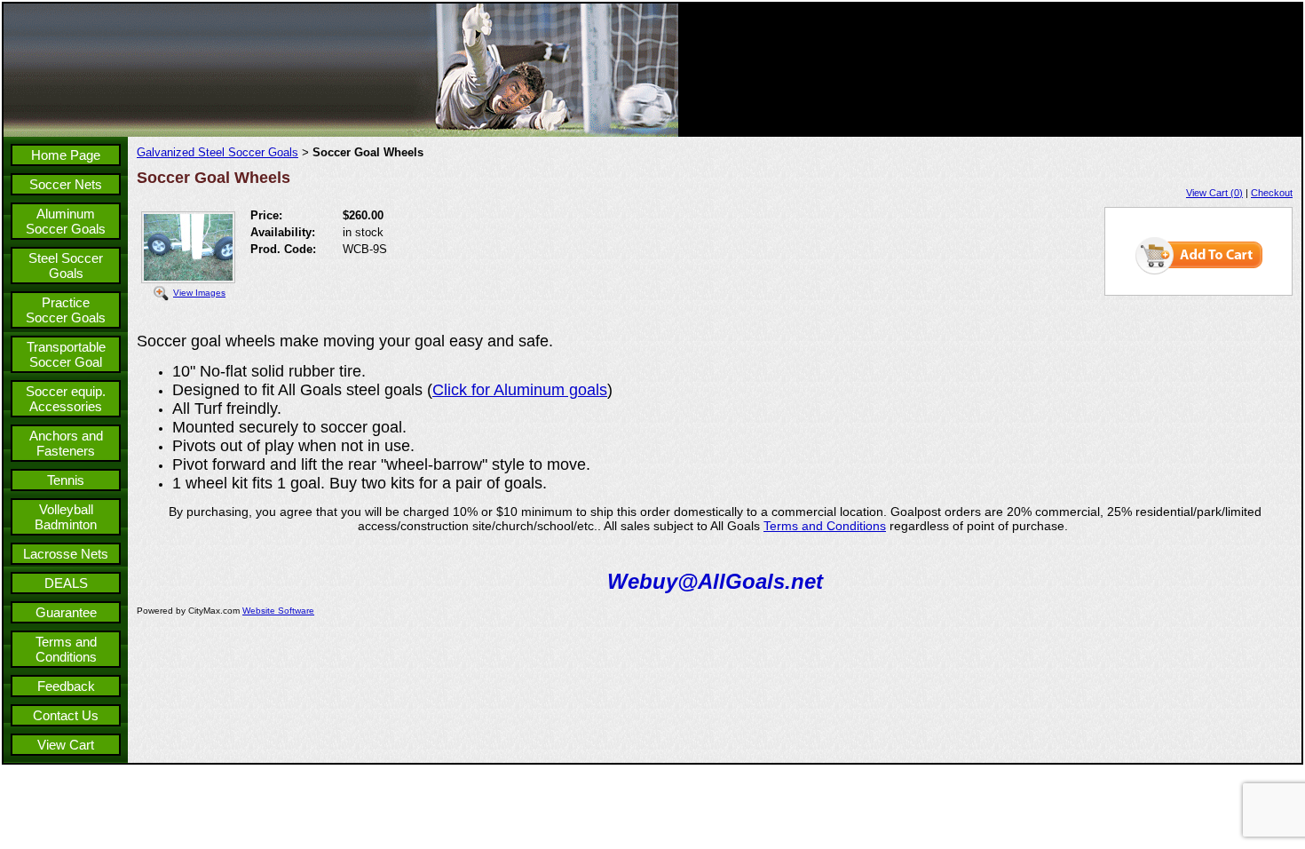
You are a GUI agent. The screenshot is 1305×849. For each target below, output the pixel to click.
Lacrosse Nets (65, 553)
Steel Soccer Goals (65, 265)
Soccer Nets (65, 184)
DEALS (66, 583)
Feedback (66, 686)
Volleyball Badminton (66, 517)
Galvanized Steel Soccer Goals (217, 152)
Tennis (65, 480)
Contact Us (66, 715)
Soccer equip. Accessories (66, 399)
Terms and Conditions (66, 649)
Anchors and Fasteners (66, 443)
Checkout (1272, 192)
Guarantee (66, 612)
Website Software (278, 610)
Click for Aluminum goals (519, 390)
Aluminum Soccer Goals (66, 221)
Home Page (65, 155)
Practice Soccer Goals (66, 310)
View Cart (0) (1214, 192)
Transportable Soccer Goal (66, 354)
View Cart (65, 744)
